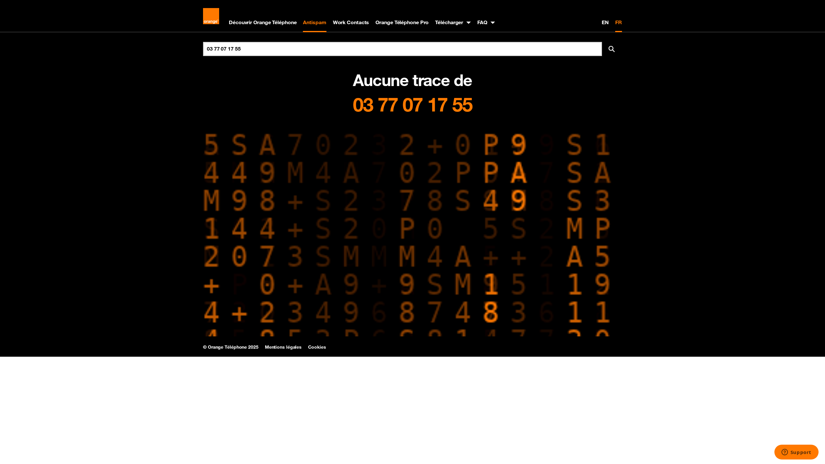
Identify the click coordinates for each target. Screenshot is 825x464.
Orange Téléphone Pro (402, 22)
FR (618, 22)
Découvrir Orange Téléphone (262, 22)
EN (605, 22)
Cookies (317, 347)
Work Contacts (351, 22)
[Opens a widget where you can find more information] (796, 453)
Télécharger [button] (449, 22)
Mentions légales (283, 347)
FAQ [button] (482, 22)
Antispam (314, 22)
